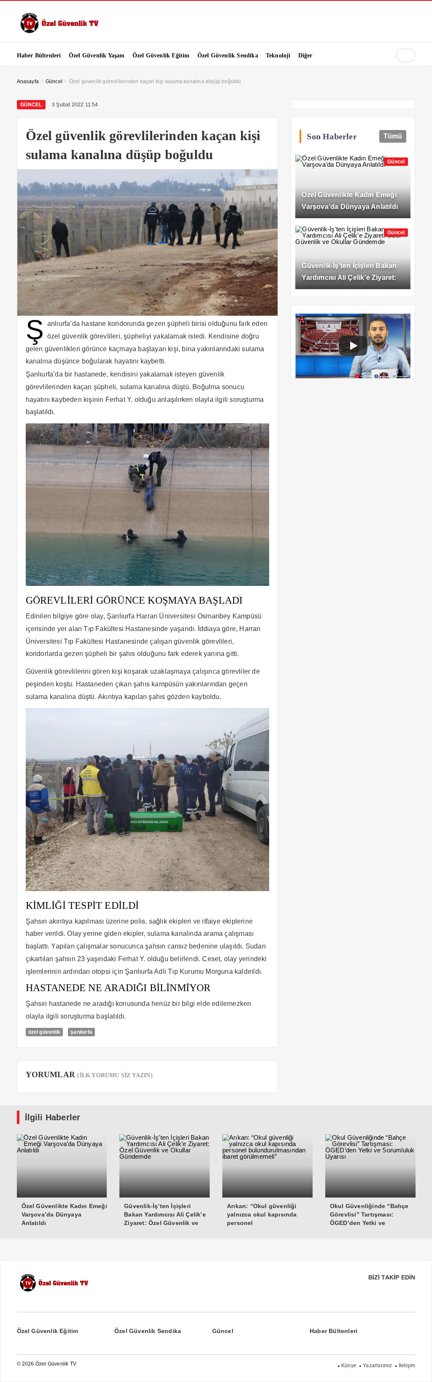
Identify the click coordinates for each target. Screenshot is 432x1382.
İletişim (407, 1365)
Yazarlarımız (377, 1365)
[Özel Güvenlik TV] (59, 31)
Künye (348, 1365)
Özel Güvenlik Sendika (147, 1331)
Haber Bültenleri (333, 1331)
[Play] (353, 346)
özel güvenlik (44, 1032)
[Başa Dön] (417, 1367)
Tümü (392, 136)
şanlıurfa (81, 1032)
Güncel (31, 105)
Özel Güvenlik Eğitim (47, 1331)
